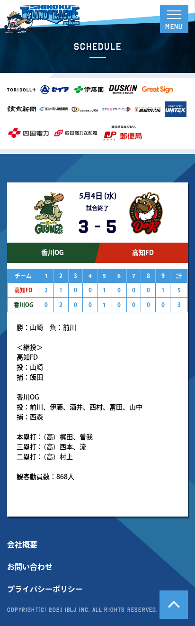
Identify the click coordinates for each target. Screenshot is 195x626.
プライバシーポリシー (45, 589)
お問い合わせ (30, 567)
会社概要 (22, 544)
